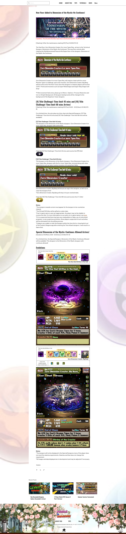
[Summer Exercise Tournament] (86, 488)
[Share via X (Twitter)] (40, 470)
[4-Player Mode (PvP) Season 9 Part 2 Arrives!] (63, 488)
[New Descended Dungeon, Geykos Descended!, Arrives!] (39, 488)
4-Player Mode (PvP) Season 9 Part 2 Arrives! (62, 498)
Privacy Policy (68, 526)
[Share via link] (44, 470)
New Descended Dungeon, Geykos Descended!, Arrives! (38, 498)
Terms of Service (61, 526)
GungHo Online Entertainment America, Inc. (62, 524)
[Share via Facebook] (36, 470)
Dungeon (38, 465)
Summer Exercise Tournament (86, 497)
